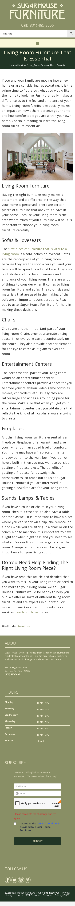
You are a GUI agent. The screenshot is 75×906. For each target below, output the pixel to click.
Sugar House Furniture (22, 892)
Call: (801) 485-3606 (37, 25)
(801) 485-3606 (12, 674)
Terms (19, 895)
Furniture (24, 626)
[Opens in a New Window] (8, 878)
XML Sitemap (32, 895)
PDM (66, 895)
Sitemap (47, 895)
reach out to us (26, 612)
